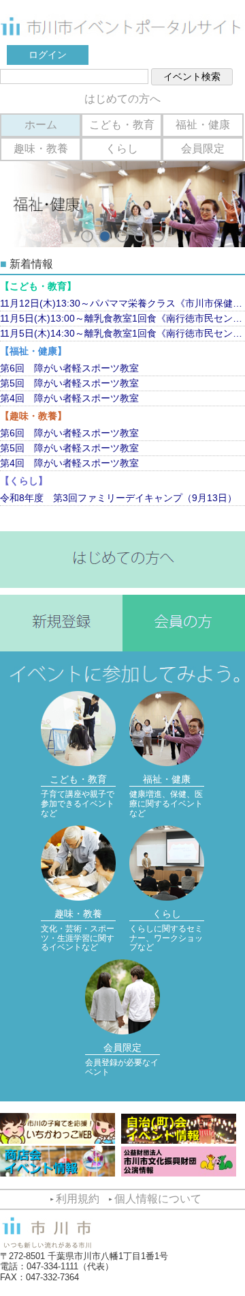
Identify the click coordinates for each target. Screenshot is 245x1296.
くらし (121, 148)
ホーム (40, 124)
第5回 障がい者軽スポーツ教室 (69, 383)
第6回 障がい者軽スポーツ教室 (69, 368)
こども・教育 (121, 124)
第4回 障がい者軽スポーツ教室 (69, 398)
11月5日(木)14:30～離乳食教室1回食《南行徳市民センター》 (122, 333)
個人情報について (157, 1199)
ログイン (48, 54)
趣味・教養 (41, 148)
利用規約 (77, 1199)
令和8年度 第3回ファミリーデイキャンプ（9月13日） (118, 497)
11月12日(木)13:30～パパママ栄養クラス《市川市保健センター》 (122, 303)
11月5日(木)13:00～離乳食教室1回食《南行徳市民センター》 (122, 318)
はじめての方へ (122, 98)
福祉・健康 (203, 124)
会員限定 (203, 148)
